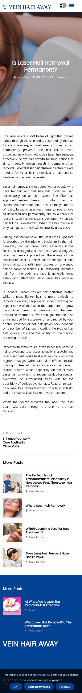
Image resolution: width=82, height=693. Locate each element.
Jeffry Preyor (23, 77)
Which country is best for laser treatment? (48, 530)
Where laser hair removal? (45, 505)
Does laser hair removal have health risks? (47, 555)
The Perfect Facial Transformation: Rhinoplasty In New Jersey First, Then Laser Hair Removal (49, 481)
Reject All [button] (64, 686)
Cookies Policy (49, 680)
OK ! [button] (16, 686)
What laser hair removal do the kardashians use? (48, 624)
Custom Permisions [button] (39, 686)
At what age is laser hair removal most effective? (42, 603)
